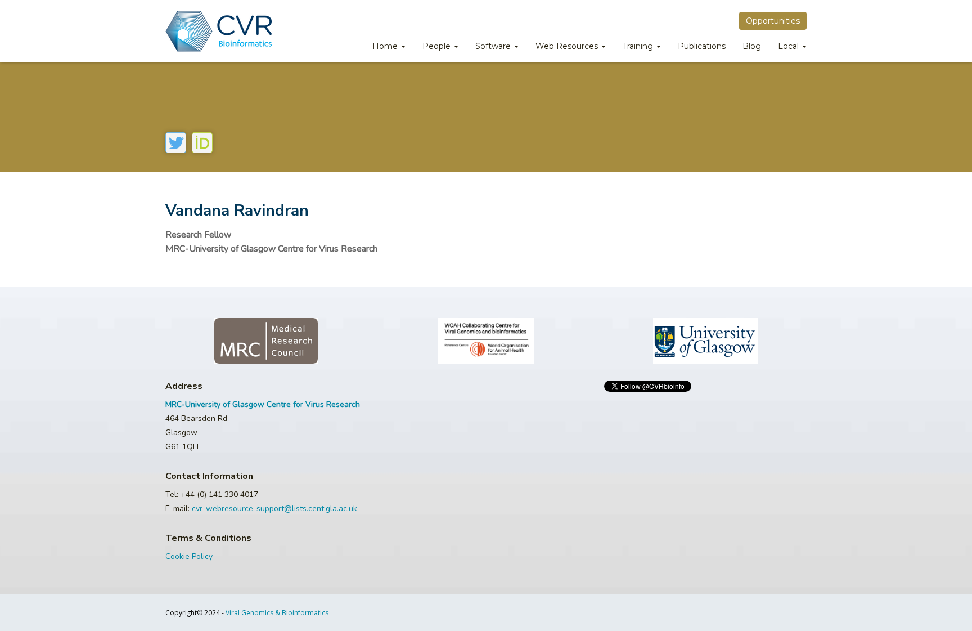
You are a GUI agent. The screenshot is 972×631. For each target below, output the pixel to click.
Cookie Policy (189, 556)
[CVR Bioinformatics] (218, 31)
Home (386, 46)
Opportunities (773, 21)
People (437, 46)
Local (789, 46)
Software (494, 46)
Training (639, 46)
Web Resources (568, 46)
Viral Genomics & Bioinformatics (277, 612)
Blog (751, 46)
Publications (702, 46)
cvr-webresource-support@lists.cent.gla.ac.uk (274, 508)
